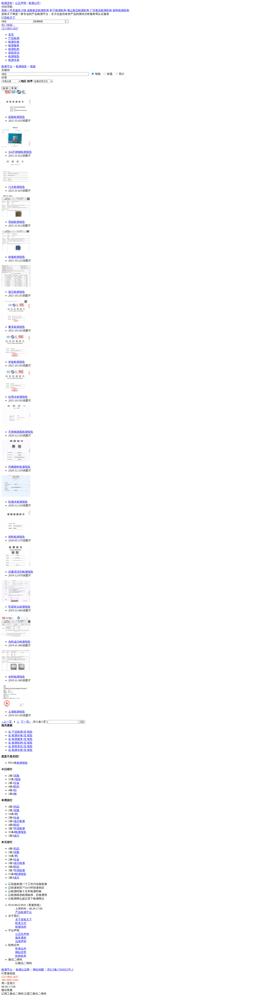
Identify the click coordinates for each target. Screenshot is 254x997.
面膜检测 (16, 117)
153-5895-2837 (9, 28)
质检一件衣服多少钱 (13, 10)
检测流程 (6, 3)
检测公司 (34, 3)
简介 (121, 73)
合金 (16, 782)
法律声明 (20, 941)
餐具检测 (16, 326)
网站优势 (20, 952)
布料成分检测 (19, 641)
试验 (16, 775)
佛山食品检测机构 (78, 10)
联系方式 (20, 923)
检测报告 (21, 66)
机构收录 (20, 955)
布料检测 (16, 676)
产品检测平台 (23, 912)
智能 (97, 73)
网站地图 (38, 969)
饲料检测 (16, 536)
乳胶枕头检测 (19, 606)
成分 (16, 835)
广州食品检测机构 (101, 10)
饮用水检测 (18, 396)
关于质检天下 (23, 919)
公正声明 (20, 3)
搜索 (33, 66)
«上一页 (6, 721)
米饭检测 (16, 361)
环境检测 (19, 828)
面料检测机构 (121, 10)
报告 (18, 779)
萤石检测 (16, 291)
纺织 (16, 786)
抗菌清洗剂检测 (20, 571)
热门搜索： (8, 25)
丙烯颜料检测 (19, 466)
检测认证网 (23, 969)
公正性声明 (22, 934)
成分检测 (19, 821)
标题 (109, 73)
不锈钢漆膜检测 (20, 431)
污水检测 (16, 186)
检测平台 (6, 66)
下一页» (25, 721)
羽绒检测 (16, 221)
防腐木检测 (18, 501)
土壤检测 (16, 711)
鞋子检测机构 (58, 10)
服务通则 (20, 937)
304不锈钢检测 (20, 151)
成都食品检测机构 (38, 10)
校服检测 (16, 256)
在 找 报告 (20, 731)
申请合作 (20, 948)
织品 (16, 806)
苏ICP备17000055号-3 (60, 969)
